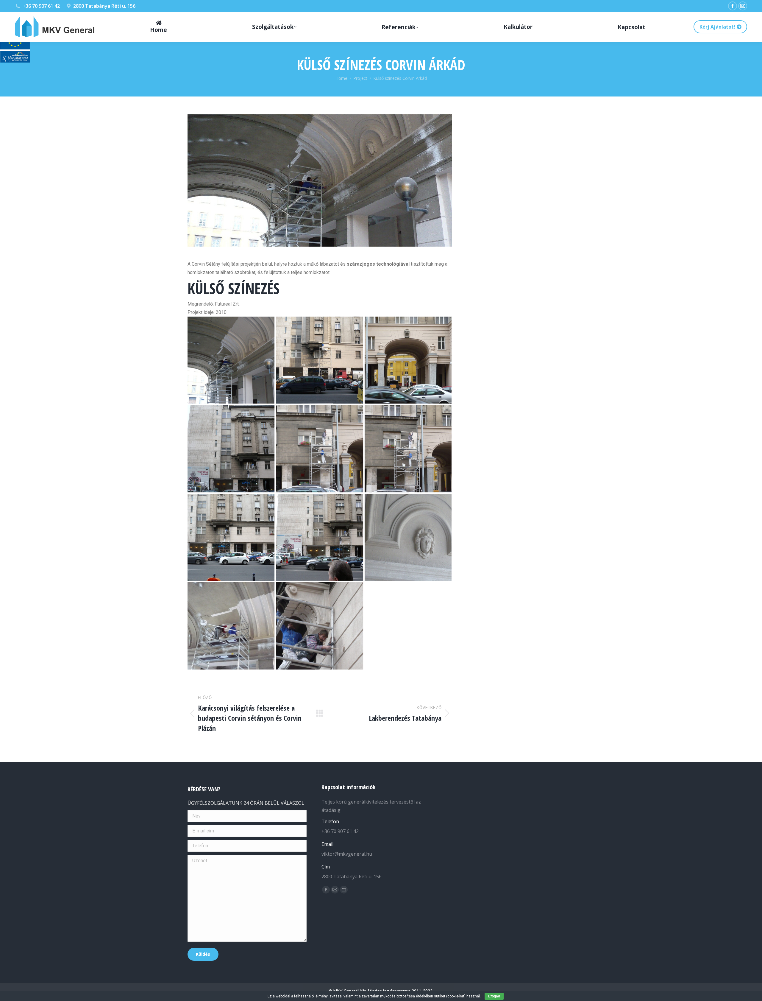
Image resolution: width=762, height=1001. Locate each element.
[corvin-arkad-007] (319, 448)
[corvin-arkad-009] (408, 360)
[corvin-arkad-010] (319, 360)
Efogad (494, 996)
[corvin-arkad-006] (408, 448)
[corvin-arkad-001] (231, 360)
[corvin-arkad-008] (231, 448)
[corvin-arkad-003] (408, 537)
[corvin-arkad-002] (231, 625)
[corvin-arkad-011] (319, 625)
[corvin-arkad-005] (231, 537)
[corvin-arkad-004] (319, 537)
